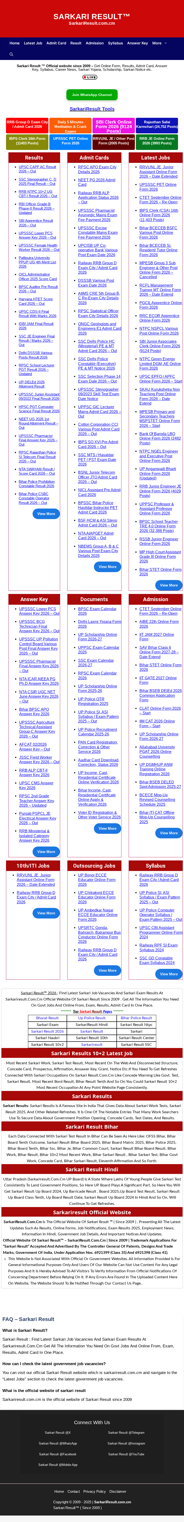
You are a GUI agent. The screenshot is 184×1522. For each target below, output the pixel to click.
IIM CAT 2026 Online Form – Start (157, 723)
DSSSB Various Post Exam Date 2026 (96, 282)
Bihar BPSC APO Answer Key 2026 (34, 711)
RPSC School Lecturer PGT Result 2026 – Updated (36, 369)
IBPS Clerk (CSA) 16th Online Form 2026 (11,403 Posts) (158, 215)
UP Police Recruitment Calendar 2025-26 (97, 731)
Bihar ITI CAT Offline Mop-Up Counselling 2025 (157, 817)
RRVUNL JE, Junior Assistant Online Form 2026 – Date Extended (158, 171)
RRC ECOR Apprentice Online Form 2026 (159, 318)
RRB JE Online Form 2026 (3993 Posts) (156, 140)
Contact (74, 1491)
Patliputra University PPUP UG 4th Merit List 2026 (37, 262)
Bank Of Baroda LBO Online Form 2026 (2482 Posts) (160, 438)
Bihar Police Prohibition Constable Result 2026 (37, 484)
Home (15, 43)
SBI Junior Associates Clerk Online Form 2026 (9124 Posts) (159, 346)
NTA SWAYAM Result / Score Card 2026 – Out (37, 471)
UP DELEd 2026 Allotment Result (32, 384)
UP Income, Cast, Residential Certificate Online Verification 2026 (98, 777)
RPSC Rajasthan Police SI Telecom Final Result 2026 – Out (37, 456)
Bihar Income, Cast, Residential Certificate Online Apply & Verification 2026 (97, 797)
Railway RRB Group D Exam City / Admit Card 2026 (97, 267)
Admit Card (56, 43)
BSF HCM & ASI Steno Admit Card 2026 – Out (97, 522)
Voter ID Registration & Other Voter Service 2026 (99, 814)
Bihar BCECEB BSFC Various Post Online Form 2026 (158, 232)
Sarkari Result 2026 (47, 1031)
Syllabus (115, 43)
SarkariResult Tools (92, 109)
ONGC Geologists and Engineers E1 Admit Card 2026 (99, 328)
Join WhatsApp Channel (92, 95)
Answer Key (137, 43)
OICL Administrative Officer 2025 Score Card (38, 276)
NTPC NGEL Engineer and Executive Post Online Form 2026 (158, 456)
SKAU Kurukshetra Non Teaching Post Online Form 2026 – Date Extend (159, 396)
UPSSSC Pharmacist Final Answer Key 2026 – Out (38, 440)
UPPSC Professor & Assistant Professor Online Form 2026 (156, 508)
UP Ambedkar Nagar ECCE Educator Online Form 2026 (98, 915)
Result (75, 43)
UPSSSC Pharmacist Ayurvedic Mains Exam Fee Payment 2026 (97, 215)
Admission (95, 43)
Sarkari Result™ (91, 16)
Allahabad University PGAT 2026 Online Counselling (157, 751)
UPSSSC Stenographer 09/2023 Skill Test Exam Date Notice (98, 394)
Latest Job (33, 43)
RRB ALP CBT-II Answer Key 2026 (34, 772)
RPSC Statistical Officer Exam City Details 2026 (98, 313)
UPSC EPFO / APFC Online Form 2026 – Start (160, 378)
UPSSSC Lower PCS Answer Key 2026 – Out (37, 235)
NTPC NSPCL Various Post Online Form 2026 (159, 330)
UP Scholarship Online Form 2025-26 (97, 688)
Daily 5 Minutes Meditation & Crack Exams (70, 126)
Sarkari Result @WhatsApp (58, 1443)
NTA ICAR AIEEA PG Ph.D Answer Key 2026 (39, 681)
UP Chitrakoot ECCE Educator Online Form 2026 (96, 897)
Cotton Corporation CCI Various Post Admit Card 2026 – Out (99, 429)
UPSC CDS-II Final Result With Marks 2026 (37, 313)
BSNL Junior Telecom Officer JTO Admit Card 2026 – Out (97, 477)
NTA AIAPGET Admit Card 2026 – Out (96, 535)
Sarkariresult (92, 1045)
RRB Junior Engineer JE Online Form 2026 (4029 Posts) (160, 491)
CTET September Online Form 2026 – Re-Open (160, 199)
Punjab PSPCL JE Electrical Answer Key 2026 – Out (37, 818)
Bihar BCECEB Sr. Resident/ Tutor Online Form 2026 (158, 250)
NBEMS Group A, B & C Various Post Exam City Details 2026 (98, 551)
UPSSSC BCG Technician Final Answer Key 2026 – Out (39, 626)
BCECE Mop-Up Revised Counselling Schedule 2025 (157, 799)
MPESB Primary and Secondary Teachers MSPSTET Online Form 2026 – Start (159, 418)
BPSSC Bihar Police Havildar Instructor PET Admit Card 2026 (98, 507)
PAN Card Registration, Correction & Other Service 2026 (98, 747)
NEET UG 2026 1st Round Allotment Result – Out (38, 423)
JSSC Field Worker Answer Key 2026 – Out (39, 759)
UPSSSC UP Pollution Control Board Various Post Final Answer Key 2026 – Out (38, 646)
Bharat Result (47, 1018)
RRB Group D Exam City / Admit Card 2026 (27, 124)
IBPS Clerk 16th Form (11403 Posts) (27, 140)
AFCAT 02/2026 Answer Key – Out (34, 746)
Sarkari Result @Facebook (57, 1454)
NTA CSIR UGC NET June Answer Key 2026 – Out (38, 696)
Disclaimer (117, 1491)
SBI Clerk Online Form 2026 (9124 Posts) (114, 126)
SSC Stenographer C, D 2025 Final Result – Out (37, 181)
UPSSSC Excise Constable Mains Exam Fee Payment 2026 (98, 232)
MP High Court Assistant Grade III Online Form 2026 (160, 556)
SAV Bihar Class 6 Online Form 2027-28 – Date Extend (159, 652)
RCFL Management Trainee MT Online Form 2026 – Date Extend (160, 290)
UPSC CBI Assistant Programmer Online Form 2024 (161, 932)
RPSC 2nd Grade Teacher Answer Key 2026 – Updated (36, 800)
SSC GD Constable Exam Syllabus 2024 (157, 960)
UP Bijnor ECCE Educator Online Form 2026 (96, 880)
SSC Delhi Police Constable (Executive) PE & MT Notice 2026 (97, 363)
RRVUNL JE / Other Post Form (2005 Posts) (113, 140)
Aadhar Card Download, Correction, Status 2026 (98, 762)
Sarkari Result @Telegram (126, 1432)
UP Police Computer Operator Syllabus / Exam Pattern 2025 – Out (160, 915)
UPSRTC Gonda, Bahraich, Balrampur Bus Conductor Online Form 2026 (99, 934)
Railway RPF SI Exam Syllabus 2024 (158, 947)
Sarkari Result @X (58, 1432)
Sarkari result (91, 1031)
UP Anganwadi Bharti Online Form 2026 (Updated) (157, 473)
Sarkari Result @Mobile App (57, 1465)
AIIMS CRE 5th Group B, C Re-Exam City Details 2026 (99, 298)
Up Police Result (92, 1018)
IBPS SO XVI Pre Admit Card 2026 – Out (98, 444)
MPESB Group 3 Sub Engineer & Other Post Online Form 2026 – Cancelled (158, 270)
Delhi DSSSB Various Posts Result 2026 (35, 355)
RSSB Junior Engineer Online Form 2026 (158, 541)
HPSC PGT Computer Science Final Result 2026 (39, 409)
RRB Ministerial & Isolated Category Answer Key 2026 (34, 835)
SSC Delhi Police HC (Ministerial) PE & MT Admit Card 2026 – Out (97, 346)
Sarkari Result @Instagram (126, 1443)
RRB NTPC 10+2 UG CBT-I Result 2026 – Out (38, 194)
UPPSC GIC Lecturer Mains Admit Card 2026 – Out (99, 411)
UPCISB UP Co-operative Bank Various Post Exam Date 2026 (98, 250)
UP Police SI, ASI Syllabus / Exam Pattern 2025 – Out (98, 716)
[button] (11, 54)
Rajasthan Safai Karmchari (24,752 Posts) (157, 124)
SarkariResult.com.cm (112, 1502)
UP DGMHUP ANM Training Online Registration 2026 (155, 769)
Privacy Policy (94, 1491)
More (156, 43)
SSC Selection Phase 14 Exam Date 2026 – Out (99, 378)
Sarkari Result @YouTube (126, 1454)
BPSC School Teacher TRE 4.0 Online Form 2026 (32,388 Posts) (158, 526)
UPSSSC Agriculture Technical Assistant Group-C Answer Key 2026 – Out (37, 729)
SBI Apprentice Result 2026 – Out (36, 223)
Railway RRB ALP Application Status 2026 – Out (98, 197)
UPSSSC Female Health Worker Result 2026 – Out (39, 247)
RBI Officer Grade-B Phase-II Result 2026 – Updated (36, 208)
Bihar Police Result (136, 1018)
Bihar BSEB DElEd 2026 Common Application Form (160, 695)
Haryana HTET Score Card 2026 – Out (36, 301)
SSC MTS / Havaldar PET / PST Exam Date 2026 (97, 459)
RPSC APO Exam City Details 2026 (97, 169)
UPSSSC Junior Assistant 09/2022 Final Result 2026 (39, 396)
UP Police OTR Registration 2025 (93, 701)
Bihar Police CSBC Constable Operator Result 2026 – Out (34, 498)
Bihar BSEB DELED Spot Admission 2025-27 (160, 784)
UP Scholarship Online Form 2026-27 (97, 636)
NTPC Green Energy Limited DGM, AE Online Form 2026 (160, 363)
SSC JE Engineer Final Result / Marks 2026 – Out (37, 340)
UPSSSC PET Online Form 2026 (70, 140)
